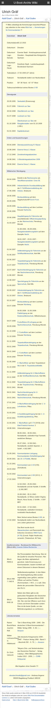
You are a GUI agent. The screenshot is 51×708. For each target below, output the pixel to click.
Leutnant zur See (23, 116)
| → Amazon (39, 642)
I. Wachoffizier (22, 423)
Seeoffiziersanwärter (25, 181)
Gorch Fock (34, 200)
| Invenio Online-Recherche (26, 547)
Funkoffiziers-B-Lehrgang (27, 322)
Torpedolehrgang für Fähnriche (29, 261)
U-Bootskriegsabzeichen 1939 (28, 159)
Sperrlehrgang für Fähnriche (28, 281)
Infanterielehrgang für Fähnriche (29, 290)
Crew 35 (37, 181)
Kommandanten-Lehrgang (27, 453)
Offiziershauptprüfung (38, 219)
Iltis (18, 366)
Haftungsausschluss (37, 700)
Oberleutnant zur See (25, 121)
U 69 (36, 87)
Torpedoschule (22, 264)
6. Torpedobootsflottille (33, 366)
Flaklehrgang (22, 313)
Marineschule (28, 221)
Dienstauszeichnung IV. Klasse (28, 145)
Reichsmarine (32, 178)
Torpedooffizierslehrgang (26, 342)
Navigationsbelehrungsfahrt (27, 232)
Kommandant (22, 465)
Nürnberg (27, 304)
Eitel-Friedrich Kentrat (25, 425)
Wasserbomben (23, 530)
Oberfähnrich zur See (25, 111)
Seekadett (21, 101)
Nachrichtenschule (27, 272)
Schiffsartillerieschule (25, 253)
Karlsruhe (27, 210)
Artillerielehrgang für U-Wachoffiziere (31, 373)
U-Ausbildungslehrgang (26, 414)
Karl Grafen (31, 18)
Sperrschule (21, 284)
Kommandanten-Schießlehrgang (29, 456)
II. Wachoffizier (22, 363)
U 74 (33, 423)
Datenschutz (6, 700)
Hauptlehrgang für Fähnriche (28, 216)
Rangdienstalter (23, 123)
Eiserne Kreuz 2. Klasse (26, 150)
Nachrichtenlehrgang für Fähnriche (30, 270)
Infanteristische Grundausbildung (29, 185)
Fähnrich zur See (23, 106)
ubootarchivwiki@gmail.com (19, 675)
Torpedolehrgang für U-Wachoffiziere (31, 382)
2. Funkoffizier (22, 332)
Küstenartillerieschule (25, 316)
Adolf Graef (6, 18)
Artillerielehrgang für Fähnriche (29, 251)
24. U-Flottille (25, 459)
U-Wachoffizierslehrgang (26, 404)
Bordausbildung (23, 197)
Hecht (26, 234)
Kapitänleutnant (23, 131)
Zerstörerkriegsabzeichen (27, 154)
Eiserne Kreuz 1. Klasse (26, 164)
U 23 (33, 465)
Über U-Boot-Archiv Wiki (20, 700)
